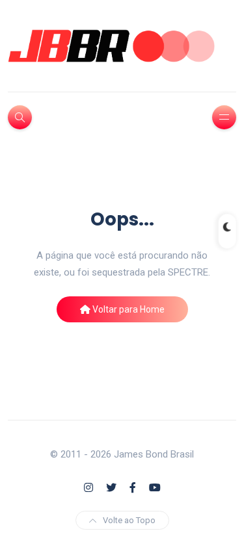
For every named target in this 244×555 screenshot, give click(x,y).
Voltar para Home (127, 309)
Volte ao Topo (129, 520)
